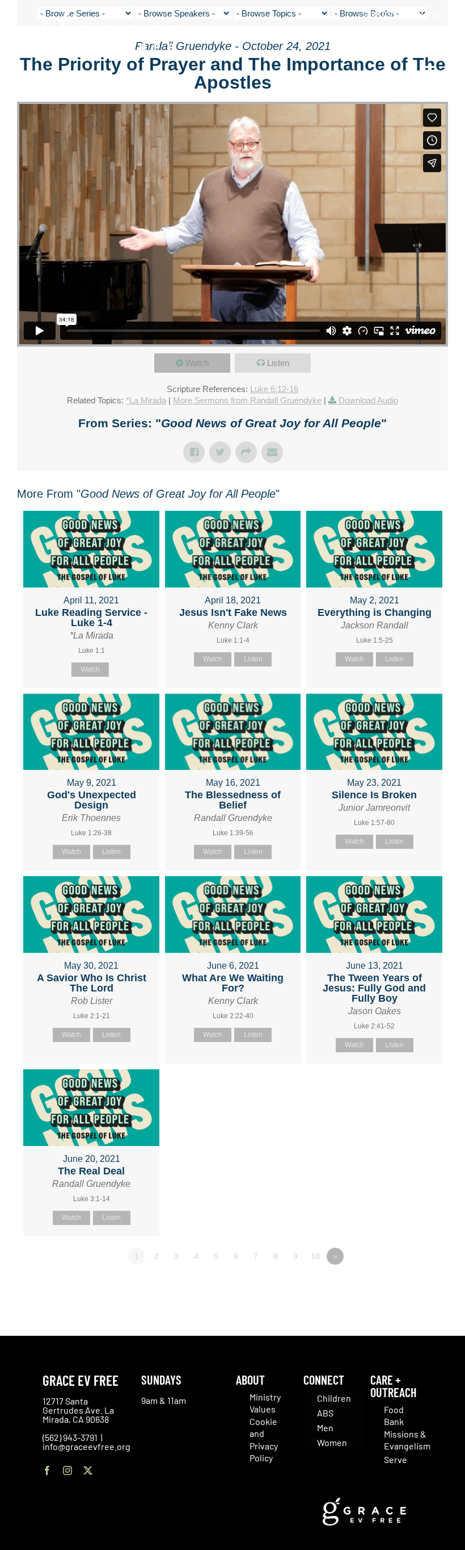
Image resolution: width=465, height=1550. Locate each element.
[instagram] (67, 1470)
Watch (197, 363)
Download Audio (368, 400)
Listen (278, 363)
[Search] (441, 39)
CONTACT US (384, 14)
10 (315, 1256)
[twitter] (87, 1470)
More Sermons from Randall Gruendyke (247, 400)
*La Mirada (146, 400)
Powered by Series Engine (406, 1287)
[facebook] (47, 1470)
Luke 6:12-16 (274, 389)
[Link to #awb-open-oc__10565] (429, 73)
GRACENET (428, 14)
